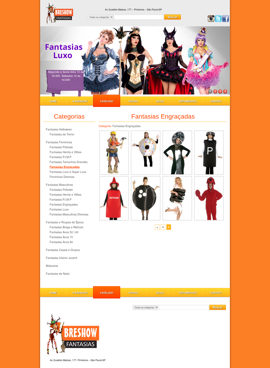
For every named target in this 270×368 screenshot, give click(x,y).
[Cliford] (209, 198)
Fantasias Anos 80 (61, 242)
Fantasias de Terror (62, 134)
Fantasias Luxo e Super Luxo (68, 172)
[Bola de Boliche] (145, 198)
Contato (215, 101)
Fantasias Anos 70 (61, 237)
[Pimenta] (209, 152)
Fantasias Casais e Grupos (63, 250)
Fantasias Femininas (59, 142)
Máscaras (52, 266)
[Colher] (177, 152)
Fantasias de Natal (57, 274)
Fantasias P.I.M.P (60, 157)
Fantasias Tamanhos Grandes (69, 162)
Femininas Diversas (62, 177)
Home (53, 101)
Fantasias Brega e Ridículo (66, 227)
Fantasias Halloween (59, 129)
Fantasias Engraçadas (65, 167)
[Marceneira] (114, 152)
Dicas (160, 101)
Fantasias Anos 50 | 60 (64, 232)
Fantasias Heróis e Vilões (65, 152)
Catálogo (106, 101)
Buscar (172, 17)
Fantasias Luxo (59, 209)
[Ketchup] (114, 198)
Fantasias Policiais (61, 147)
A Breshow (79, 101)
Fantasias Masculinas (59, 185)
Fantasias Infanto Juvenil (61, 258)
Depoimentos (187, 101)
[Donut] (145, 152)
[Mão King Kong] (177, 198)
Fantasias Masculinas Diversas (69, 214)
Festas (133, 101)
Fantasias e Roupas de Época (65, 222)
